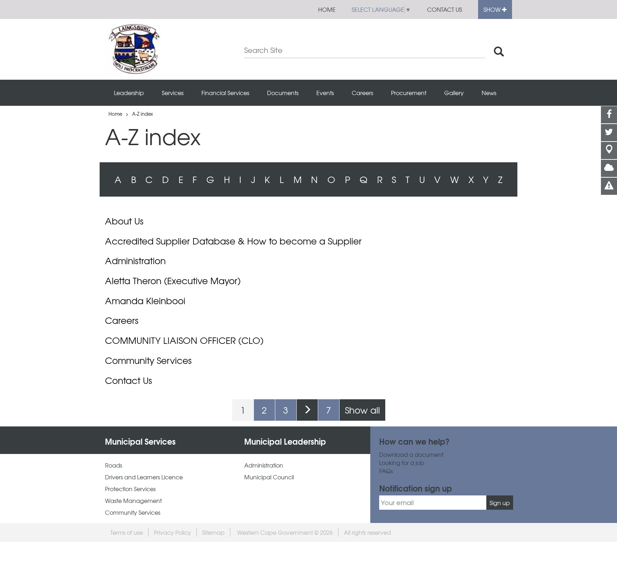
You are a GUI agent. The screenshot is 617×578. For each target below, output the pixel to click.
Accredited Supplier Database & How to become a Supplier (233, 240)
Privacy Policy (172, 532)
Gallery (454, 92)
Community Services (148, 360)
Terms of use (126, 532)
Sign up (500, 502)
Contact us (444, 9)
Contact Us (128, 380)
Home (327, 9)
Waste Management (133, 501)
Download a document (411, 454)
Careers (362, 92)
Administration (135, 260)
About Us (124, 220)
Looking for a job (401, 463)
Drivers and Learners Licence (144, 477)
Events (325, 92)
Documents (283, 92)
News (489, 92)
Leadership (129, 92)
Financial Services (225, 92)
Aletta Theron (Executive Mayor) (173, 280)
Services (173, 92)
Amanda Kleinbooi (145, 300)
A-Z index (142, 113)
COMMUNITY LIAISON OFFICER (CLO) (184, 340)
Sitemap (213, 532)
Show (492, 9)
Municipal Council (269, 477)
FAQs (386, 471)
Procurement (408, 92)
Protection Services (130, 489)
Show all (362, 409)
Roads (113, 465)
